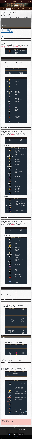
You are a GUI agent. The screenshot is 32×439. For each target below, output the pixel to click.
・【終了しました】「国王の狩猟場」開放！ (6, 30)
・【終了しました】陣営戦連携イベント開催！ (6, 29)
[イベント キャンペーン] (8, 9)
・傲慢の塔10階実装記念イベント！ (5, 35)
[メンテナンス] (13, 9)
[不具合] (18, 9)
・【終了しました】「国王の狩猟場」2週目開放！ (7, 31)
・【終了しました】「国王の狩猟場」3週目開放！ (7, 32)
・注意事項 (2, 36)
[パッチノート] (23, 9)
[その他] (28, 9)
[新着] (3, 9)
